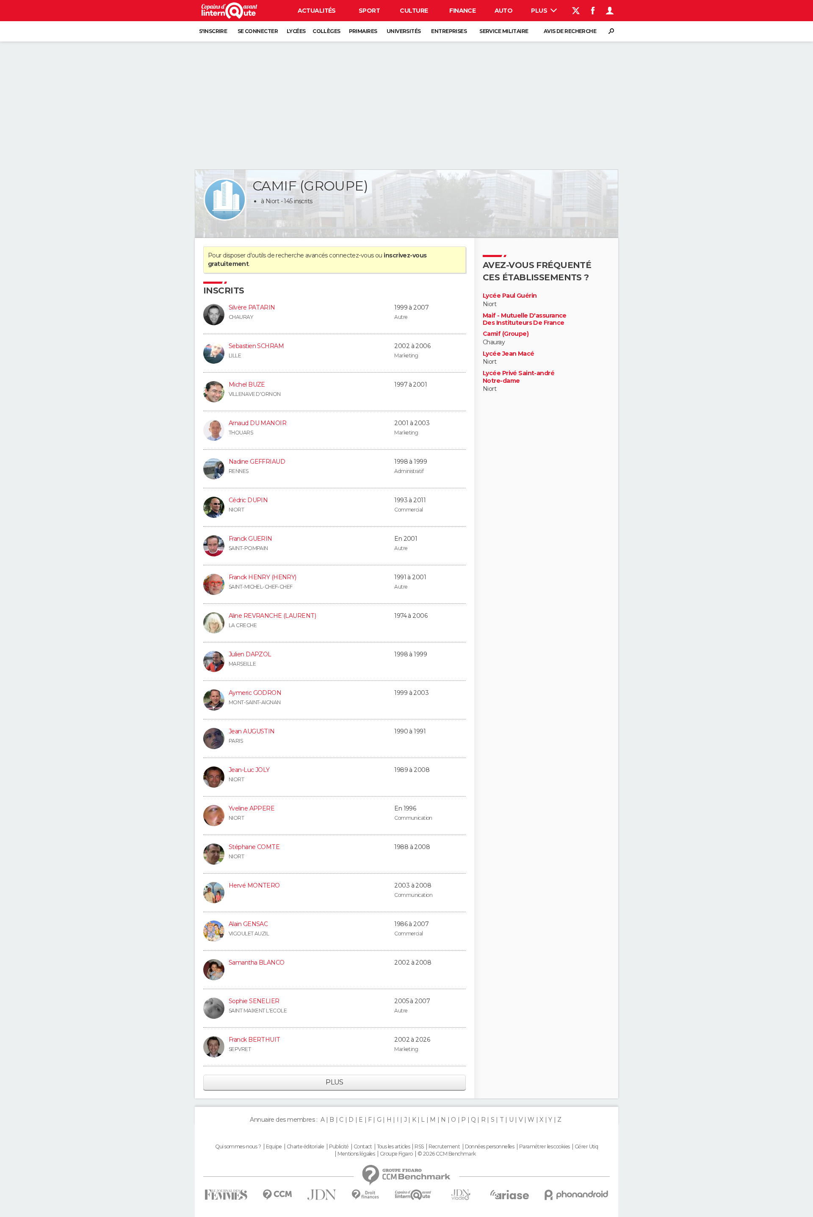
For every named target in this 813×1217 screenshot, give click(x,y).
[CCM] (277, 1194)
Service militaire (503, 31)
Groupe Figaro (396, 1154)
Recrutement (444, 1147)
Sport (369, 10)
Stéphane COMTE (254, 847)
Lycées (296, 31)
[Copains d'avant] (413, 1194)
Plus (539, 10)
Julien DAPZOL (250, 654)
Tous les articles (393, 1147)
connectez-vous (351, 255)
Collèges (326, 31)
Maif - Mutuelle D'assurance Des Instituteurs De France (525, 319)
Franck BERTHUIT (254, 1039)
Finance (462, 10)
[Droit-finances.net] (366, 1194)
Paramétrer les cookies (544, 1147)
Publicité (339, 1147)
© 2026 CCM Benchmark (447, 1154)
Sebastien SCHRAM (256, 346)
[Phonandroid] (576, 1194)
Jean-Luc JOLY (249, 770)
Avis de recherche (570, 31)
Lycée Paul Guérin (509, 295)
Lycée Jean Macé (508, 353)
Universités (404, 31)
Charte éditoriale (305, 1147)
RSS (419, 1147)
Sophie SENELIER (254, 1001)
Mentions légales (356, 1154)
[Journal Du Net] (322, 1194)
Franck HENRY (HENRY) (262, 577)
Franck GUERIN (250, 538)
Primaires (363, 31)
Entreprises (449, 31)
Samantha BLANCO (257, 962)
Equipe (274, 1147)
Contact (363, 1147)
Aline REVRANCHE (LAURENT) (272, 616)
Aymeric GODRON (255, 693)
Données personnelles (489, 1147)
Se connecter (258, 31)
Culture (414, 10)
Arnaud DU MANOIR (257, 423)
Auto (504, 10)
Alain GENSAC (248, 924)
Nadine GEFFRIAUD (257, 461)
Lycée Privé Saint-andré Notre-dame (518, 377)
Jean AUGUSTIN (252, 731)
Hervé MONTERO (254, 885)
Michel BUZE (247, 384)
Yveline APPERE (251, 808)
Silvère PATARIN (252, 307)
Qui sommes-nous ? (238, 1147)
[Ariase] (510, 1194)
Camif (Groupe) (505, 333)
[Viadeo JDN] (460, 1194)
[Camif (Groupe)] (225, 199)
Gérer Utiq (586, 1147)
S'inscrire (213, 31)
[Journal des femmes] (226, 1194)
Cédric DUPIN (248, 500)
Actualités (317, 10)
